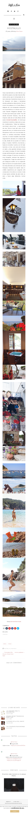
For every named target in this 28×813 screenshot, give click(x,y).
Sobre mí (8, 801)
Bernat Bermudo (16, 621)
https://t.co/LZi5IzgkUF (14, 760)
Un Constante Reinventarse (15, 726)
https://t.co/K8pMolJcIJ (14, 758)
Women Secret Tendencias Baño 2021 (15, 717)
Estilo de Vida (14, 24)
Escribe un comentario (10, 648)
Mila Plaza (19, 31)
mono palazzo (19, 652)
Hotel (9, 643)
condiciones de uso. (17, 808)
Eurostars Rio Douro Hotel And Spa (8, 654)
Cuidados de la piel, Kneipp (15, 721)
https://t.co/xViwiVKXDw (18, 745)
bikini (4, 643)
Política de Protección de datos (13, 803)
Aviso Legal (16, 801)
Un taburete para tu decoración (13, 711)
